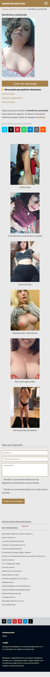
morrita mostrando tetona (12, 541)
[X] (11, 129)
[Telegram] (30, 129)
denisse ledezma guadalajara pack (16, 590)
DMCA (4, 636)
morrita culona (8, 567)
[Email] (36, 129)
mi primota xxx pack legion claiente (16, 552)
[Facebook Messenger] (4, 129)
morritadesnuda (8, 605)
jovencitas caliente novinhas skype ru (17, 534)
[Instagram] (9, 621)
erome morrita (8, 560)
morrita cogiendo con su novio (14, 579)
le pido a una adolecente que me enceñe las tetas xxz (23, 556)
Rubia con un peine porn (12, 571)
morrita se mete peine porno (13, 545)
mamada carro (8, 582)
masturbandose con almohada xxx (16, 586)
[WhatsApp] (24, 129)
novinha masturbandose (12, 549)
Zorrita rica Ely (8, 94)
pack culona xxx (8, 537)
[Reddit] (43, 129)
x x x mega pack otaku (11, 564)
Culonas (22, 9)
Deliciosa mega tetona (12, 98)
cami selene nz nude (10, 575)
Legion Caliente (9, 9)
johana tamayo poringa (11, 593)
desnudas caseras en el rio (13, 601)
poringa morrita (8, 597)
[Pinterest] (17, 129)
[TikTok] (30, 621)
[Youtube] (14, 621)
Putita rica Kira (8, 102)
